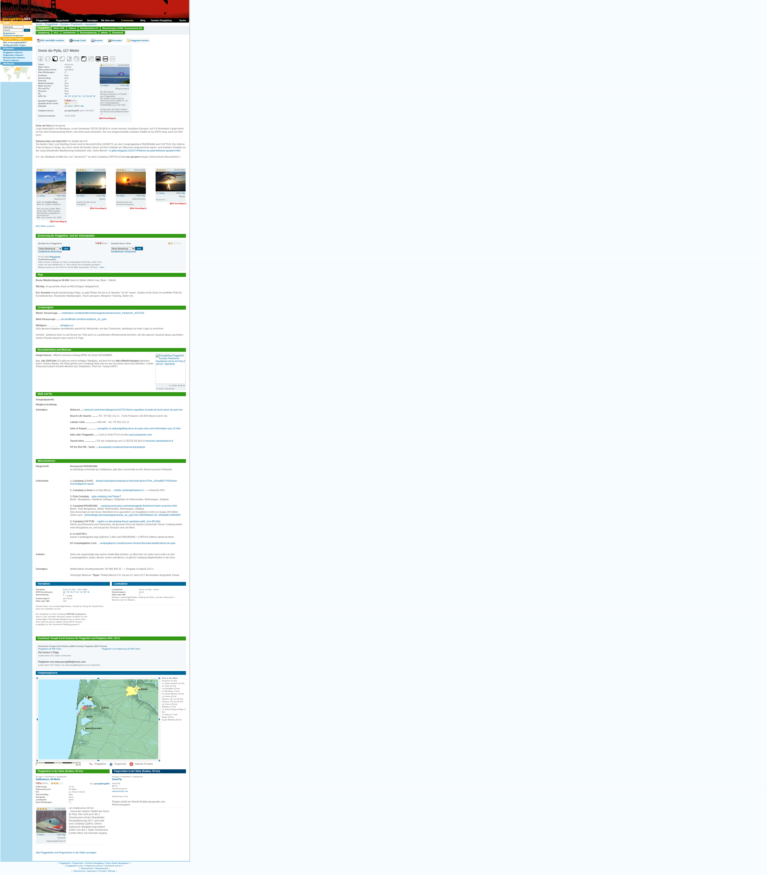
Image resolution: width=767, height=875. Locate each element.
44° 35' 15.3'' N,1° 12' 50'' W (76, 592)
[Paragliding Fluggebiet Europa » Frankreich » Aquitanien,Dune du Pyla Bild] (115, 83)
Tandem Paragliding (94, 863)
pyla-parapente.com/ (140, 434)
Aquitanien (91, 24)
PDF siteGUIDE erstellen (52, 40)
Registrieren (9, 33)
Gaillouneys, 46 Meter (48, 779)
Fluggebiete (51, 24)
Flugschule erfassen (13, 55)
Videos (72, 28)
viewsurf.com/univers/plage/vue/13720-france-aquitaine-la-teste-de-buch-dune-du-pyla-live (133, 409)
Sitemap (111, 871)
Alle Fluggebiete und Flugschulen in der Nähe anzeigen (66, 852)
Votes (70, 106)
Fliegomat (55, 257)
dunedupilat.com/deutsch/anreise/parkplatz (121, 447)
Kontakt (102, 871)
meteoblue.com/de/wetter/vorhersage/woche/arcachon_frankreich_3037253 (103, 313)
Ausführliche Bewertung (50, 252)
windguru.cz (67, 325)
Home (39, 24)
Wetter (104, 32)
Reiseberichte (87, 868)
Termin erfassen (11, 60)
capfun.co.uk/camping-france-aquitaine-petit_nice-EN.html (128, 521)
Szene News (111, 863)
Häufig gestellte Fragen (14, 45)
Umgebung (44, 32)
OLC (56, 32)
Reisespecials (101, 868)
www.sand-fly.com (120, 791)
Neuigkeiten (123, 863)
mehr (102, 267)
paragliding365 (101, 784)
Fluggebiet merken (140, 40)
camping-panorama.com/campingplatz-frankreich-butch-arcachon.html (139, 505)
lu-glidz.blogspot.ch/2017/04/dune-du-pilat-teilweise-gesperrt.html (144, 150)
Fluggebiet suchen (75, 866)
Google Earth (79, 40)
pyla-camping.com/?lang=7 (106, 496)
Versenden (116, 40)
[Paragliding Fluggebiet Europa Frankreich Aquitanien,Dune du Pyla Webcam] (171, 383)
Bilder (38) (59, 28)
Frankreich (77, 24)
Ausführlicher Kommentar (123, 252)
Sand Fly (117, 779)
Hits (82, 106)
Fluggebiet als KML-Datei (49, 649)
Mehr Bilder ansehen (45, 226)
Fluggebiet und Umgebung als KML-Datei (121, 649)
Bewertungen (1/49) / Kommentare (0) (122, 28)
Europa (65, 24)
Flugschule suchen (94, 866)
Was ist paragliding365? (15, 42)
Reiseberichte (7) (89, 28)
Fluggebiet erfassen (13, 52)
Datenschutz (79, 871)
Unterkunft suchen (113, 866)
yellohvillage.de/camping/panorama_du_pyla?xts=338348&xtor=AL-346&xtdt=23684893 (132, 515)
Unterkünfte (69, 32)
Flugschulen (77, 863)
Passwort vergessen (13, 35)
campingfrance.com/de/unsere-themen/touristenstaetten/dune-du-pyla (137, 543)
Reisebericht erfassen (14, 58)
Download (117, 32)
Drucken (98, 40)
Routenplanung (88, 32)
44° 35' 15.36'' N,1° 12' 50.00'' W (80, 96)
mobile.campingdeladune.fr (129, 490)
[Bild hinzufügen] (107, 118)
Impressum (92, 871)
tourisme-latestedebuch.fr (159, 440)
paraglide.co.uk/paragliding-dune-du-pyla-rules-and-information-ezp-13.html (139, 428)
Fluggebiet (43, 28)
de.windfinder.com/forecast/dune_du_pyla (83, 319)
